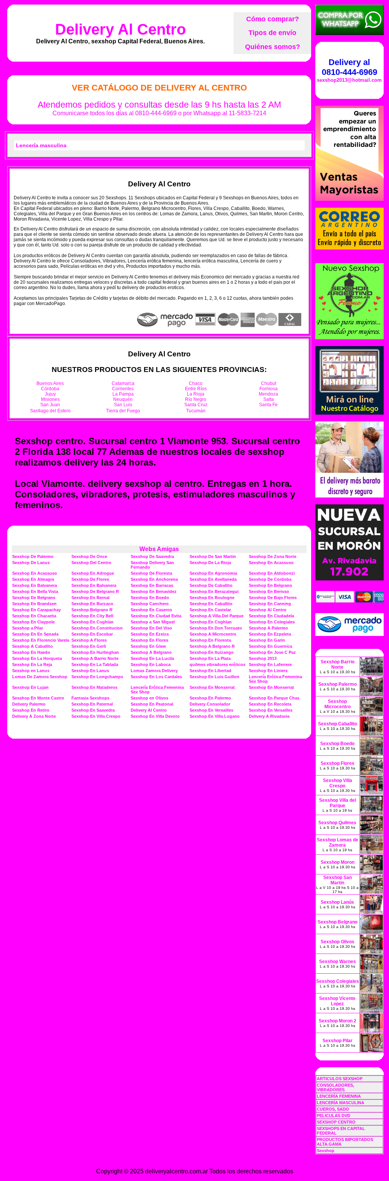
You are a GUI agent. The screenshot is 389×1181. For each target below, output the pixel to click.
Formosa (268, 388)
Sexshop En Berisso (269, 591)
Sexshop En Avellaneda (213, 579)
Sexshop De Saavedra (152, 556)
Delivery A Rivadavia (269, 716)
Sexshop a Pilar (27, 628)
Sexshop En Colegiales (272, 622)
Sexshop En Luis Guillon (214, 676)
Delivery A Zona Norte (34, 716)
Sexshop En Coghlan (92, 622)
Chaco (195, 383)
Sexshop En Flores (149, 640)
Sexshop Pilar (338, 1040)
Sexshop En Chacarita (34, 616)
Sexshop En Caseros (151, 609)
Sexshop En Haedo (31, 652)
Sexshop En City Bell (92, 616)
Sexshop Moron (337, 862)
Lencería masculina (41, 145)
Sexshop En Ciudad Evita (156, 616)
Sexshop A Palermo (268, 628)
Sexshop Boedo (337, 743)
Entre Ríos (196, 388)
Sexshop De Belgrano (33, 597)
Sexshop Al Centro (267, 609)
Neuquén (123, 399)
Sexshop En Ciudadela (271, 616)
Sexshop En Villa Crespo (95, 716)
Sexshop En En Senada (35, 634)
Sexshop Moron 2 (337, 1021)
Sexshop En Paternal (92, 704)
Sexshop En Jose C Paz (272, 652)
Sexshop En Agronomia (213, 573)
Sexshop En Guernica (270, 646)
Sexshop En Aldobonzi (272, 573)
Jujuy (50, 394)
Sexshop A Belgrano (151, 652)
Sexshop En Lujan (30, 687)
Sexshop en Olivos (149, 698)
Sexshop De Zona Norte (272, 556)
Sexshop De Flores (90, 579)
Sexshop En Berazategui (214, 591)
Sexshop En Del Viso (151, 628)
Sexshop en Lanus (30, 670)
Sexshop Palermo (337, 684)
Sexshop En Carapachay (36, 609)
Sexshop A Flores (89, 640)
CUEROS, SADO (333, 1109)
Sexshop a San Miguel (153, 622)
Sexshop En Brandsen (34, 603)
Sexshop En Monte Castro (38, 698)
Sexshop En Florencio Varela (40, 640)
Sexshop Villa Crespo (337, 783)
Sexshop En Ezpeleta (270, 634)
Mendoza (268, 394)
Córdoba (50, 388)
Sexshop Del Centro (91, 562)
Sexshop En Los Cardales (156, 676)
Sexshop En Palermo (210, 698)
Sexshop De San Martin (213, 556)
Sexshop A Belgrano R (212, 646)
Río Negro (195, 399)
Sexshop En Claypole (33, 622)
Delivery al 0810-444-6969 (349, 67)
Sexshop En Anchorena (154, 579)
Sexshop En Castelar (210, 609)
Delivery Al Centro (120, 29)
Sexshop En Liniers (268, 670)
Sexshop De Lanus (31, 562)
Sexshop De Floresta (151, 573)
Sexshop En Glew (148, 646)
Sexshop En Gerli (88, 646)
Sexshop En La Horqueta (37, 658)
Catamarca (123, 383)
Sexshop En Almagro (33, 579)
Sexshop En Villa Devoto (155, 716)
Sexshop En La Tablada (94, 664)
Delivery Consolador (210, 704)
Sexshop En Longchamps (97, 676)
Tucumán (196, 410)
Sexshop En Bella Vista (35, 591)
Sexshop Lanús (337, 902)
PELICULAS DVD (333, 1115)
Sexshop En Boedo (150, 597)
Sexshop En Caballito (211, 603)
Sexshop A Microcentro (213, 634)
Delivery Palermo (29, 704)
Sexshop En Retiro (30, 710)
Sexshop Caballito (337, 723)
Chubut (268, 383)
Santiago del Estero (50, 410)
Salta (268, 399)
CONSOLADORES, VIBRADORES (335, 1087)
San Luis (123, 404)
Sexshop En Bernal (90, 597)
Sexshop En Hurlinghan (95, 652)
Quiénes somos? (272, 47)
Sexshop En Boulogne (212, 597)
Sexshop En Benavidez (154, 591)
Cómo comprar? (272, 19)
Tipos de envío (272, 33)
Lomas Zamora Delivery (154, 670)
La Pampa (123, 394)
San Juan (50, 404)
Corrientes (123, 388)
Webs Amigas (159, 549)
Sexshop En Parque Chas (274, 698)
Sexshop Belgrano (337, 922)
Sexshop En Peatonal (152, 704)
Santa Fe (268, 404)
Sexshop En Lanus (90, 670)
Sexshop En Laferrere (270, 664)
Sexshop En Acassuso (271, 562)
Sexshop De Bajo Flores (273, 597)
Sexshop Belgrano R (91, 609)
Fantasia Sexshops (90, 698)
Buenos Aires (50, 383)
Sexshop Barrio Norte (337, 664)
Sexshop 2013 (263, 658)
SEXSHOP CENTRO (336, 1122)
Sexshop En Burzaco (92, 603)
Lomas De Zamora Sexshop (39, 676)
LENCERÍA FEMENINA (339, 1096)
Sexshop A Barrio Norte (95, 658)
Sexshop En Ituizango (212, 652)
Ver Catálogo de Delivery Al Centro (159, 87)
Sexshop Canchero (150, 603)
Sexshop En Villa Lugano (215, 716)
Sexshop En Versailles (211, 710)
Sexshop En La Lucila (152, 658)
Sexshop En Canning (270, 603)
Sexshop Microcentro (337, 704)
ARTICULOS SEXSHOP (339, 1078)
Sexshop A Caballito (32, 646)
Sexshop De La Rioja (210, 562)
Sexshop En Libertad (210, 670)
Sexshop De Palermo (33, 556)
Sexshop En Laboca (151, 664)
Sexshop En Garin (267, 640)
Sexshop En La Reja (32, 664)
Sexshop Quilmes (337, 822)
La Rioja (195, 394)
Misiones (50, 399)
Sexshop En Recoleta (270, 704)
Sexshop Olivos (337, 941)
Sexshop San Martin (337, 880)
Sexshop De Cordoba (270, 579)
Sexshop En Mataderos (94, 687)
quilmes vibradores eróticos (217, 664)
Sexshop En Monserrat (212, 687)
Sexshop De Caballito (211, 585)
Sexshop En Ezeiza (150, 634)
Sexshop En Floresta (210, 640)
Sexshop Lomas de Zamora (337, 842)
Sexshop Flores (337, 763)
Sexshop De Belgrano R (95, 591)
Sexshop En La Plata (210, 658)
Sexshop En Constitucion (97, 628)
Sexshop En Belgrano (270, 585)
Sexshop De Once (89, 556)
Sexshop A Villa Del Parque (217, 616)
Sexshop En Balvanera (34, 585)
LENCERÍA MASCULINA (340, 1102)
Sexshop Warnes (337, 961)
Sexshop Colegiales (337, 981)
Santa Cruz (195, 404)
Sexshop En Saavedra (93, 710)
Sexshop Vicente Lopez (337, 1001)
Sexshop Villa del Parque (337, 803)
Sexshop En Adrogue (92, 573)
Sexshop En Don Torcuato (216, 628)
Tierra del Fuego (123, 410)
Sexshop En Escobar (92, 634)
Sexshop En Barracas (152, 585)
